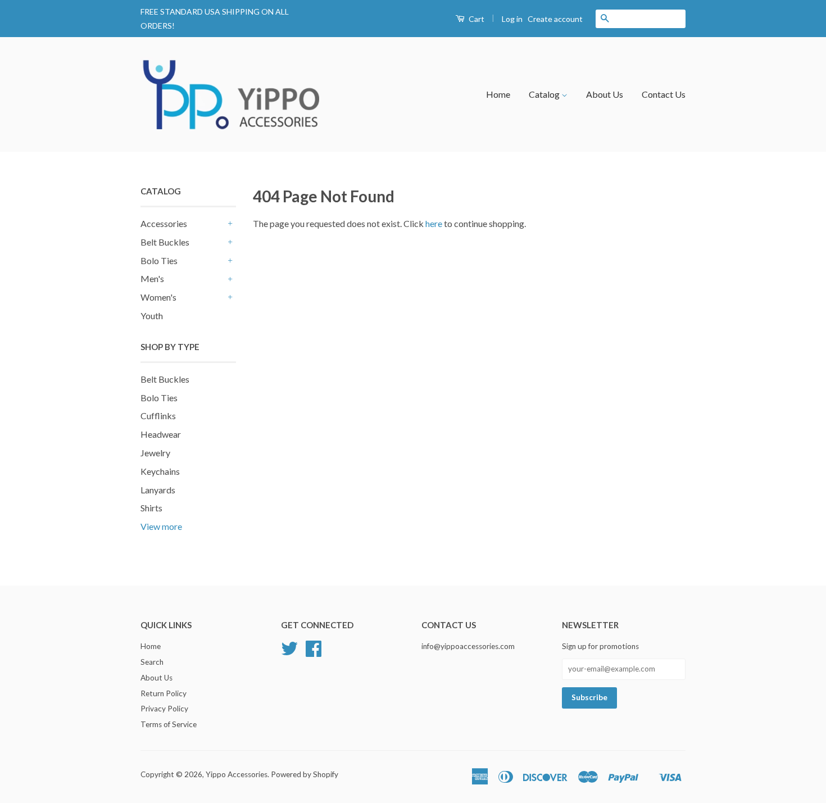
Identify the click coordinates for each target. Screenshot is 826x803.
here (433, 223)
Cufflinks (158, 415)
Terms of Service (168, 724)
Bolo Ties (159, 260)
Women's (158, 297)
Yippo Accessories (236, 774)
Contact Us (664, 94)
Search (152, 661)
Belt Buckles (164, 242)
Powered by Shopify (304, 774)
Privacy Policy (164, 708)
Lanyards (157, 489)
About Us (604, 94)
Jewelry (155, 452)
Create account (555, 19)
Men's (152, 278)
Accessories (163, 223)
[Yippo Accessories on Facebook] (313, 652)
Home (498, 94)
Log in (512, 19)
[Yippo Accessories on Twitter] (289, 652)
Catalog (545, 94)
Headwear (160, 434)
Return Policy (163, 693)
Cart (475, 19)
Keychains (160, 471)
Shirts (151, 507)
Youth (151, 315)
